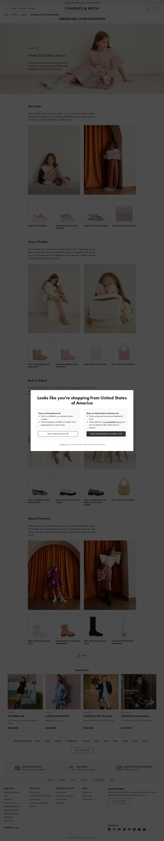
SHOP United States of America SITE (106, 434)
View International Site (58, 434)
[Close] (130, 393)
